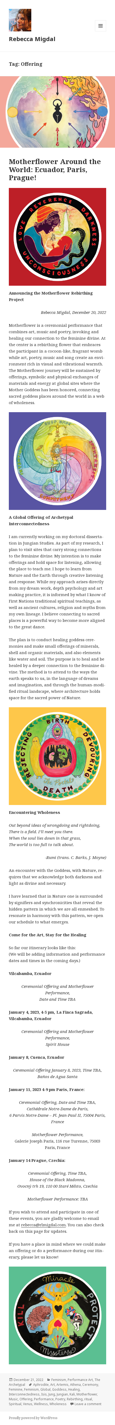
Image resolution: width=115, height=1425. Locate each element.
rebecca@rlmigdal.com (43, 1224)
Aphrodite (41, 1384)
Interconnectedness (24, 1394)
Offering (26, 1399)
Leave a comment (88, 1404)
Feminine (15, 1389)
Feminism (58, 1379)
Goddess (59, 1389)
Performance (44, 1399)
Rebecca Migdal (32, 39)
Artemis (62, 1384)
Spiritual (15, 1404)
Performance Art (80, 1379)
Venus (27, 1404)
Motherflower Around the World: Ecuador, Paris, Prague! (55, 169)
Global (45, 1389)
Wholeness (58, 1404)
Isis (44, 1394)
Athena (75, 1384)
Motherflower (86, 1394)
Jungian (62, 1394)
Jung (51, 1394)
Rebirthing (75, 1399)
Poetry (60, 1399)
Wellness (41, 1404)
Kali (72, 1394)
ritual (88, 1399)
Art (52, 1384)
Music (13, 1399)
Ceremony (90, 1384)
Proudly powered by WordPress (33, 1418)
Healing (74, 1389)
